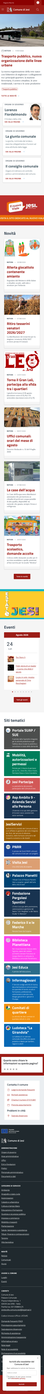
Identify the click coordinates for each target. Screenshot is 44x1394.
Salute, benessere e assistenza (14, 1230)
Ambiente (5, 1190)
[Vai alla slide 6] (26, 691)
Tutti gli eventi (22, 699)
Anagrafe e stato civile (10, 1194)
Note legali (5, 1345)
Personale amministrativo (12, 1172)
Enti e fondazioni (8, 1164)
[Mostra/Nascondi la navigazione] (2, 9)
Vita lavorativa (7, 1242)
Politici (4, 1168)
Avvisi (3, 1263)
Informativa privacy (9, 1341)
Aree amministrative (10, 1156)
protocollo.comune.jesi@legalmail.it (16, 1309)
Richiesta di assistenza (10, 1333)
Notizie (4, 1255)
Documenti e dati (8, 1176)
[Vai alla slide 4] (20, 691)
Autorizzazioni (7, 1198)
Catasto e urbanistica (10, 1202)
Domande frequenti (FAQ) (12, 1321)
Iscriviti (21, 1384)
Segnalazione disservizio (11, 1329)
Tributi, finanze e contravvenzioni (15, 1234)
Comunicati (6, 1259)
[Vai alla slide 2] (15, 691)
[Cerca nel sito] (38, 10)
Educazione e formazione (11, 1210)
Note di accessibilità (9, 1349)
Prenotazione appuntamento (13, 1325)
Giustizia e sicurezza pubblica (13, 1214)
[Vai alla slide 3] (17, 691)
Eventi (4, 1281)
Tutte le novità (22, 576)
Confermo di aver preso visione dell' (19, 1377)
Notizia (10, 262)
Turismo (4, 1238)
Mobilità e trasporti (9, 1222)
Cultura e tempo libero (10, 1206)
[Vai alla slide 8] (31, 691)
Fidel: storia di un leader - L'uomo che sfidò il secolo (26, 668)
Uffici (3, 1160)
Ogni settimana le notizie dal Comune (21, 1368)
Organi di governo (8, 1152)
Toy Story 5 (20, 657)
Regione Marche (4, 3)
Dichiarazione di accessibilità (13, 1353)
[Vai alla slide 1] (12, 691)
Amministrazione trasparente (13, 1337)
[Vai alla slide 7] (28, 691)
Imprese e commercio (10, 1218)
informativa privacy (18, 1378)
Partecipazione (7, 1226)
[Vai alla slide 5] (23, 691)
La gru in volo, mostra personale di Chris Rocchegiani (25, 680)
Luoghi (4, 1277)
